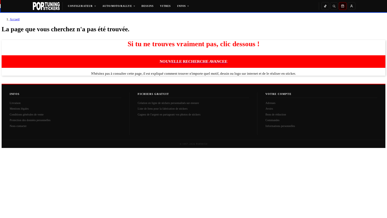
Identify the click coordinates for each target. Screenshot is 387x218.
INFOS (181, 6)
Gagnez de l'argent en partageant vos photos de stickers (169, 114)
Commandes (272, 120)
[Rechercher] (334, 6)
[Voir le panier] (342, 6)
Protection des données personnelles (30, 120)
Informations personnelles (280, 126)
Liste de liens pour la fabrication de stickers (162, 108)
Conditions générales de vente (27, 114)
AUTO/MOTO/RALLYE (117, 6)
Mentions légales (19, 108)
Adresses (270, 103)
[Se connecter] (351, 6)
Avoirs (269, 108)
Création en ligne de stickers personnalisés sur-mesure (168, 103)
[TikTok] (325, 6)
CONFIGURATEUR (80, 6)
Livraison (15, 103)
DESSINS (147, 6)
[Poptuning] (48, 6)
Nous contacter (18, 126)
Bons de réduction (275, 114)
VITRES (165, 6)
